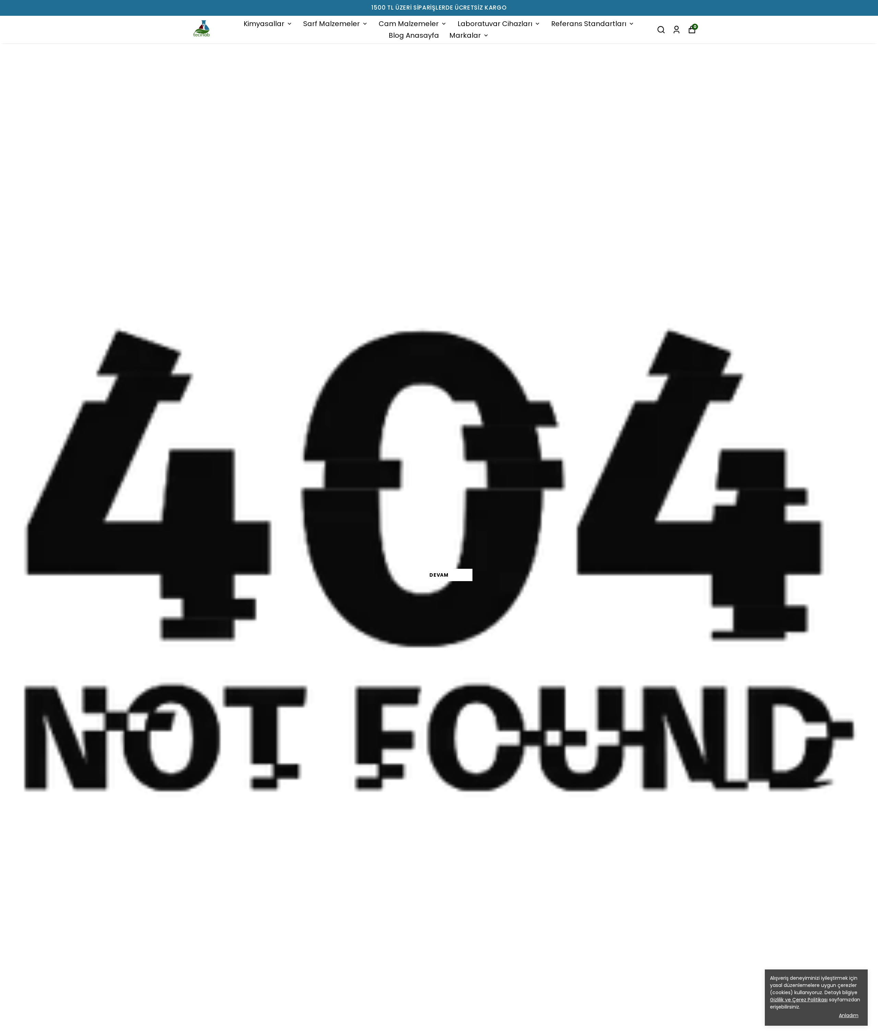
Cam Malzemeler (409, 23)
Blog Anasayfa (414, 35)
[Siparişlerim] (676, 29)
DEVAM (439, 575)
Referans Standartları (588, 23)
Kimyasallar (264, 23)
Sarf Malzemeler (331, 23)
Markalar (465, 35)
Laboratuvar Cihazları (495, 23)
